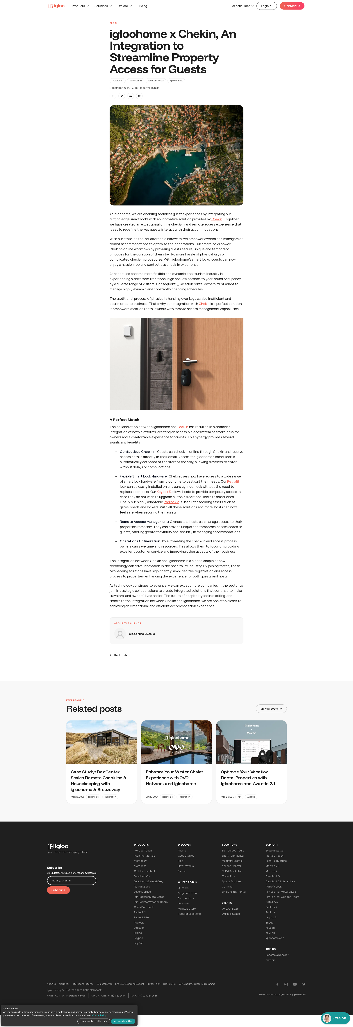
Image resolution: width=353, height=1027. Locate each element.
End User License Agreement (129, 984)
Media (182, 871)
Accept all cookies (123, 1021)
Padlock (139, 922)
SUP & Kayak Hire (232, 871)
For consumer (240, 6)
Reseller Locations (189, 913)
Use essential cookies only (94, 1021)
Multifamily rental (232, 861)
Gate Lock (272, 902)
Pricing (142, 6)
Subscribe (58, 890)
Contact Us (292, 6)
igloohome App (275, 938)
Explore (122, 6)
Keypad (138, 938)
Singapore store (188, 893)
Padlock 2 (140, 912)
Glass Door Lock (144, 907)
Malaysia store (187, 908)
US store (183, 888)
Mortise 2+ (140, 861)
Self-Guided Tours (233, 850)
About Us (51, 984)
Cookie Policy (99, 1015)
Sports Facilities (231, 881)
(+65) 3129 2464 (116, 995)
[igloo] (57, 6)
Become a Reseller (277, 955)
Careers (271, 960)
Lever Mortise (142, 891)
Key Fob (138, 943)
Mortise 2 (140, 866)
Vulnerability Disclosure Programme (197, 984)
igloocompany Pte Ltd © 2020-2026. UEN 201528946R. (74, 990)
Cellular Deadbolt (144, 871)
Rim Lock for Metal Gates (149, 897)
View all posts (269, 708)
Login (265, 6)
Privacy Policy (153, 984)
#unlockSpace (231, 913)
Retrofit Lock (142, 886)
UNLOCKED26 (230, 908)
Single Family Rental (234, 891)
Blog (180, 861)
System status (275, 850)
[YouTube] (294, 984)
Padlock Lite (141, 917)
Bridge (138, 933)
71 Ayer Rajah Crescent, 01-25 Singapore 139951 (282, 994)
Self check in (135, 80)
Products (78, 6)
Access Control (231, 866)
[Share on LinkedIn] (130, 96)
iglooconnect (176, 80)
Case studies (186, 855)
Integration (117, 80)
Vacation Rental (156, 80)
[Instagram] (286, 984)
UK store (183, 903)
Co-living (227, 886)
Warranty (64, 984)
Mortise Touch (143, 850)
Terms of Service (104, 984)
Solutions (101, 6)
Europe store (186, 898)
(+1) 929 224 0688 (148, 995)
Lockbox (139, 927)
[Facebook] (277, 984)
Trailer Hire (228, 876)
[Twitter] (303, 984)
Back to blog (122, 655)
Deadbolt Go (142, 876)
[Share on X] (121, 96)
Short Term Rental (233, 855)
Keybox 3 (271, 917)
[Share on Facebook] (113, 96)
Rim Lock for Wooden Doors (151, 902)
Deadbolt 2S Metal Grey (148, 881)
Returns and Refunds (82, 984)
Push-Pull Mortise (144, 855)
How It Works (186, 866)
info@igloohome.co (75, 995)
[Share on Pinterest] (139, 96)
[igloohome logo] (71, 844)
